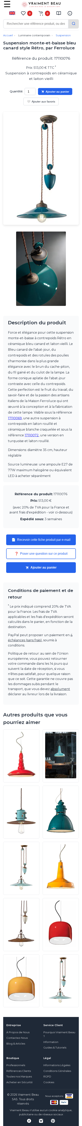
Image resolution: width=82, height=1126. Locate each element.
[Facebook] (29, 1121)
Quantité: (16, 91)
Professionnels (15, 1065)
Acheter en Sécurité (19, 1082)
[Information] (70, 13)
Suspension (63, 35)
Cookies (48, 1082)
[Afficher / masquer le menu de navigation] (7, 7)
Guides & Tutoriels (54, 1047)
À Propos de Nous (17, 1032)
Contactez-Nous (17, 1037)
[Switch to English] (12, 13)
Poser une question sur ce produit (41, 553)
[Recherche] (73, 24)
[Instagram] (41, 1121)
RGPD (47, 1076)
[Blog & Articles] (59, 13)
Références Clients (18, 1071)
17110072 (32, 435)
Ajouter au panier (57, 91)
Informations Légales (56, 1065)
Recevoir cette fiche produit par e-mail (41, 540)
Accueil (8, 35)
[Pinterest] (53, 1121)
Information (50, 1042)
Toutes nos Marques (19, 1076)
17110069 (15, 418)
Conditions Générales (57, 1071)
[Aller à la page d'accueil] (41, 5)
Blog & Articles (15, 1043)
